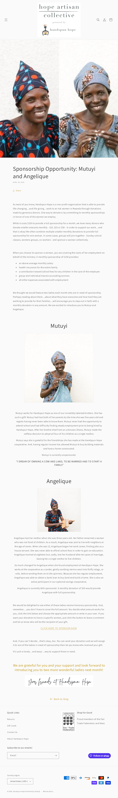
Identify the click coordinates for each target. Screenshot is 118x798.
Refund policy (48, 791)
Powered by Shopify (32, 791)
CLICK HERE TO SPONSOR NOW (59, 628)
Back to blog (61, 699)
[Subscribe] (56, 755)
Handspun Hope (19, 791)
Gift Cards (11, 725)
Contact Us (12, 732)
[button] (6, 20)
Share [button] (18, 190)
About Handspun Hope (17, 738)
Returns (11, 719)
